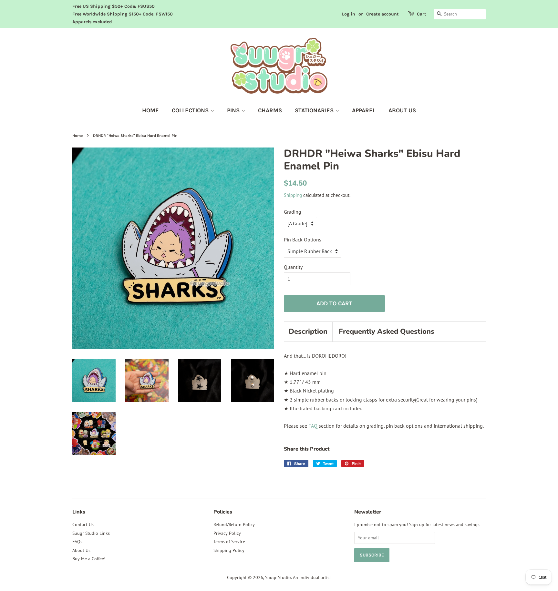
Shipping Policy (228, 550)
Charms (270, 110)
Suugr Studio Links (91, 533)
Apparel (364, 110)
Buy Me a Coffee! (88, 559)
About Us (81, 550)
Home (150, 110)
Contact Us (83, 524)
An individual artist (312, 577)
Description (308, 331)
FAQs (77, 542)
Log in (348, 14)
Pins (234, 110)
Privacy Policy (227, 533)
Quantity (293, 267)
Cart (421, 14)
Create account (382, 14)
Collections (191, 110)
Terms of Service (229, 542)
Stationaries (315, 110)
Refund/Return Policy (234, 524)
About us (402, 110)
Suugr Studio (278, 577)
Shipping (293, 195)
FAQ (312, 426)
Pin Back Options (302, 239)
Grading (292, 212)
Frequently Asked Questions (386, 331)
